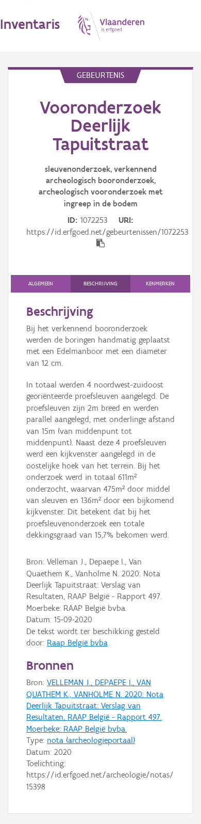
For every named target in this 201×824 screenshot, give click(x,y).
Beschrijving (100, 283)
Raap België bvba (77, 643)
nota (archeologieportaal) (91, 740)
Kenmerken (160, 283)
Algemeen (40, 283)
